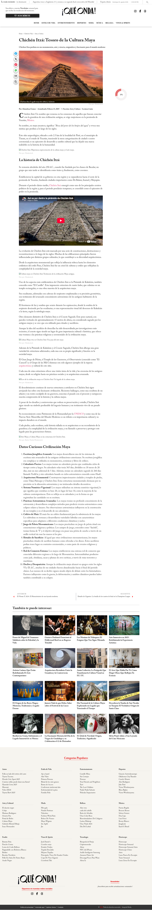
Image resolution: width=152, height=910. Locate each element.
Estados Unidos (46, 847)
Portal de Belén (7, 819)
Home (36, 23)
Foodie (4, 837)
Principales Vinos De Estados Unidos (54, 855)
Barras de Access (47, 785)
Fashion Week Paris (48, 816)
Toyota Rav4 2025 (8, 793)
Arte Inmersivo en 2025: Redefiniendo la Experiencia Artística (121, 640)
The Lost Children (86, 787)
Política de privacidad (26, 907)
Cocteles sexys (46, 844)
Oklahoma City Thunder (127, 777)
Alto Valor (45, 777)
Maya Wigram (46, 821)
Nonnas (83, 779)
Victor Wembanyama (126, 787)
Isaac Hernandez (8, 827)
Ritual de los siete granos (50, 782)
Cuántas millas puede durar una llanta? (16, 782)
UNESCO (79, 414)
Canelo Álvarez (124, 779)
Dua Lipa (122, 816)
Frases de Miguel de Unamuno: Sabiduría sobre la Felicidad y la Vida (26, 640)
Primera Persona (47, 779)
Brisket (4, 852)
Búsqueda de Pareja (87, 842)
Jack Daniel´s (46, 842)
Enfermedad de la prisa (49, 790)
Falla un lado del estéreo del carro (14, 774)
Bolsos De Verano (47, 819)
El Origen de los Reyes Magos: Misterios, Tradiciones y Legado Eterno (26, 706)
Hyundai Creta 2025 (9, 785)
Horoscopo (123, 842)
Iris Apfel (44, 824)
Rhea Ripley (123, 790)
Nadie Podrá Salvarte (87, 790)
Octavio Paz (6, 816)
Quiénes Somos (51, 907)
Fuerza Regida (124, 808)
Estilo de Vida (48, 23)
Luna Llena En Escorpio (128, 860)
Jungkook (122, 824)
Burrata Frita (6, 842)
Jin (42, 827)
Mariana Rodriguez (9, 813)
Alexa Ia (83, 860)
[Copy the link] (15, 81)
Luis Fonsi (122, 819)
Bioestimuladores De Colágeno (91, 819)
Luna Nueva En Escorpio (128, 855)
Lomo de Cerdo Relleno (11, 847)
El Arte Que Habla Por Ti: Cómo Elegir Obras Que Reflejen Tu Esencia (123, 673)
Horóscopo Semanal (126, 844)
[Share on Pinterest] (16, 64)
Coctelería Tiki (46, 860)
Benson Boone (124, 811)
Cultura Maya (7, 821)
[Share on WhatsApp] (16, 70)
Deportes (81, 23)
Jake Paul (122, 785)
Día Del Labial (85, 827)
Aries (121, 852)
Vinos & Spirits (123, 23)
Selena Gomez (124, 813)
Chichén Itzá (55, 185)
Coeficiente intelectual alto (50, 787)
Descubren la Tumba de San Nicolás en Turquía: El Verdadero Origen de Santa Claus (124, 706)
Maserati (5, 787)
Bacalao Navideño (8, 855)
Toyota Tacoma (7, 777)
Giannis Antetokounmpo (128, 774)
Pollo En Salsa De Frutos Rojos (13, 858)
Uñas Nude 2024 (86, 824)
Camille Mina (85, 774)
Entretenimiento (66, 23)
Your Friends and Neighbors (90, 782)
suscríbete (24, 15)
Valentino (44, 813)
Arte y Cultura (39, 33)
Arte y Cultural (7, 803)
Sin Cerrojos (84, 777)
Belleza (109, 23)
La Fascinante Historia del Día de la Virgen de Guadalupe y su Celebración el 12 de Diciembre (60, 738)
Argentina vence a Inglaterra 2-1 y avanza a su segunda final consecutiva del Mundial (40, 2)
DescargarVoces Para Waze (89, 858)
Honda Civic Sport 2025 (11, 779)
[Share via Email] (15, 76)
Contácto (60, 907)
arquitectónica (25, 366)
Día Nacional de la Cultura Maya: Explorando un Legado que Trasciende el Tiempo (91, 706)
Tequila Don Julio (47, 850)
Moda (91, 23)
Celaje (4, 811)
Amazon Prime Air (87, 855)
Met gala (44, 808)
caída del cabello (86, 811)
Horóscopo (123, 837)
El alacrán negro (8, 808)
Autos (4, 769)
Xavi (81, 785)
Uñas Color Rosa (86, 816)
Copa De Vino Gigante (49, 858)
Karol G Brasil (124, 827)
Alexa (82, 847)
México (30, 120)
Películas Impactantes (87, 793)
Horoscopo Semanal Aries (128, 847)
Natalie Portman (47, 811)
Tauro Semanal (124, 858)
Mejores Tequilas (47, 852)
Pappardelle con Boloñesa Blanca (14, 850)
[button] (28, 294)
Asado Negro (7, 860)
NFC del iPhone (86, 850)
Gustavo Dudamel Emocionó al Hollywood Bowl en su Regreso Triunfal (58, 640)
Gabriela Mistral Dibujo (10, 824)
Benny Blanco (124, 821)
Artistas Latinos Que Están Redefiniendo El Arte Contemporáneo (24, 673)
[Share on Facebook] (16, 53)
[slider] (63, 292)
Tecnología (84, 837)
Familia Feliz (45, 793)
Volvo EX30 (6, 790)
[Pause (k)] (22, 294)
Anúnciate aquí (39, 907)
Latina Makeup (85, 821)
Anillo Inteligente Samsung (90, 852)
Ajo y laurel (45, 774)
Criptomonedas (85, 844)
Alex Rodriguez (124, 782)
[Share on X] (16, 59)
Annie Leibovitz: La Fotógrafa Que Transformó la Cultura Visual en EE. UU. (91, 673)
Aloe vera (83, 808)
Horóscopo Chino (125, 850)
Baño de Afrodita (86, 813)
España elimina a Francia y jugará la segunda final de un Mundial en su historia (105, 2)
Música (99, 23)
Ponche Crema (7, 844)
